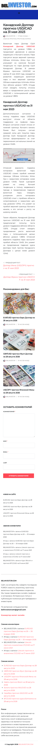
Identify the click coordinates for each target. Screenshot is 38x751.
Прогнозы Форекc (24, 39)
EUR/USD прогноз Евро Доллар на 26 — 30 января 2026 (19, 534)
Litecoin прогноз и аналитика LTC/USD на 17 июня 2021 (19, 645)
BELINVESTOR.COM (26, 744)
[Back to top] (36, 749)
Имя (5, 441)
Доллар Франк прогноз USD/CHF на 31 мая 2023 (19, 278)
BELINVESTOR (10, 36)
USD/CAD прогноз (9, 39)
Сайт (5, 463)
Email (5, 452)
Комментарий (9, 411)
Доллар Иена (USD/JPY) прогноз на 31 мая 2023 (18, 266)
